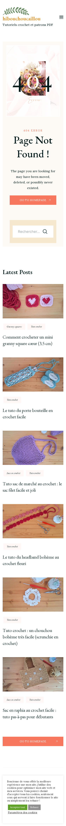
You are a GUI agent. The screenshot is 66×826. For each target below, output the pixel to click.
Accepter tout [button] (17, 807)
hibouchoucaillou (21, 18)
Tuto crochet (36, 326)
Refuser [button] (34, 807)
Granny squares (14, 326)
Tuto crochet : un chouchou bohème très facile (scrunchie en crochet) (30, 636)
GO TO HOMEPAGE (33, 200)
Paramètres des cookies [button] (22, 812)
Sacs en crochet (13, 473)
